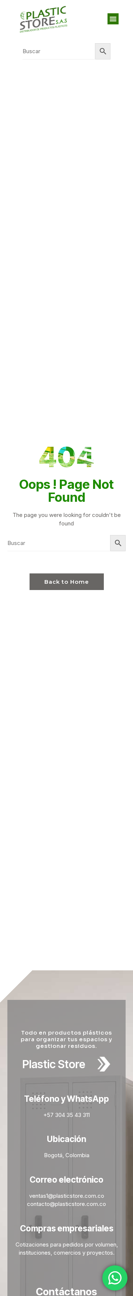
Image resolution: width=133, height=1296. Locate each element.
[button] (113, 18)
